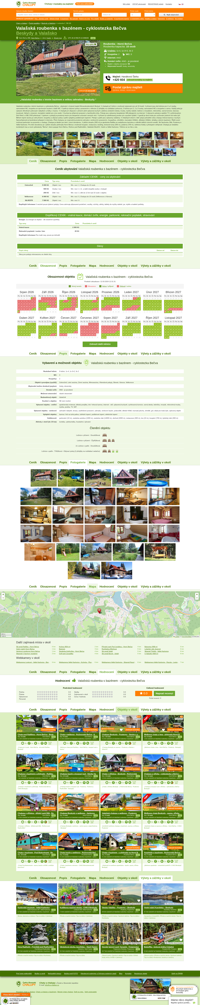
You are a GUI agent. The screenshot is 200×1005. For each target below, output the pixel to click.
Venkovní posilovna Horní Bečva (28, 651)
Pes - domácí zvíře (41, 19)
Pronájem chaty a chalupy (25, 992)
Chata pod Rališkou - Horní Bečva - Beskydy (37, 735)
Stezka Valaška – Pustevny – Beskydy (118, 908)
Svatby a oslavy (151, 19)
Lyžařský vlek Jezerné (153, 649)
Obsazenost (48, 161)
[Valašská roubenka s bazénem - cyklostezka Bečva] (43, 478)
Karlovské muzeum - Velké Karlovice (34, 908)
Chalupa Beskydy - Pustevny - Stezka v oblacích (123, 735)
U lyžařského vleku (137, 19)
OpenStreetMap (187, 637)
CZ (180, 4)
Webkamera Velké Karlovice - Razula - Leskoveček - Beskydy (162, 662)
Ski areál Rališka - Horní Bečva (27, 647)
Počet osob (134, 11)
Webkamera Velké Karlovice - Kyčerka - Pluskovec (76, 662)
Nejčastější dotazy (54, 973)
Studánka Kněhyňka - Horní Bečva (71, 651)
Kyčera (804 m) (64, 647)
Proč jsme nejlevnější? (85, 4)
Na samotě (74, 19)
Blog (120, 973)
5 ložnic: (112, 51)
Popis (63, 161)
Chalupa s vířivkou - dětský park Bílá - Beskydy (38, 813)
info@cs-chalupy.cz (52, 985)
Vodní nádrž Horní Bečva (25, 649)
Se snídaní (179, 19)
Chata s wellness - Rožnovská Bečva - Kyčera (80, 735)
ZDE (49, 744)
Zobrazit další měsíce (100, 344)
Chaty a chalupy (21, 23)
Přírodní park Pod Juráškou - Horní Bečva (117, 647)
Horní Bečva (35, 38)
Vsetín (49, 38)
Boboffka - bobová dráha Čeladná (159, 947)
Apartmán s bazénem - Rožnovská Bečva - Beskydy (166, 853)
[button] (100, 611)
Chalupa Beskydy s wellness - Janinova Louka (80, 813)
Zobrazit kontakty (48, 730)
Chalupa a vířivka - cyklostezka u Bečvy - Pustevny (166, 774)
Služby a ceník (39, 973)
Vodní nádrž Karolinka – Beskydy (158, 908)
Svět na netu (79, 992)
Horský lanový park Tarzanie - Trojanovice (120, 947)
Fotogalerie (78, 161)
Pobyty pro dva (84, 19)
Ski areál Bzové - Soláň (110, 654)
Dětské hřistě (54, 19)
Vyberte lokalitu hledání (24, 11)
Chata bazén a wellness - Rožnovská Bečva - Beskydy (83, 853)
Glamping (161, 19)
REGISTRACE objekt (155, 4)
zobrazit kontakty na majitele (139, 80)
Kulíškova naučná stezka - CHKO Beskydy (78, 908)
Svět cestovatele (91, 992)
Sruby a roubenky (106, 19)
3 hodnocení (52, 718)
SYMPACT (28, 997)
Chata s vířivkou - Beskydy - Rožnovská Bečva (122, 774)
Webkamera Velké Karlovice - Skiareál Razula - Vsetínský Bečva (119, 662)
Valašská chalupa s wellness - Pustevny (119, 813)
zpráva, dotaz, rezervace (127, 88)
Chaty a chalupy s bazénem (46, 992)
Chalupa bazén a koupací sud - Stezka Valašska (81, 774)
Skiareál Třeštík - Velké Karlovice (157, 651)
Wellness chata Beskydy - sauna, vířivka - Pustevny (166, 813)
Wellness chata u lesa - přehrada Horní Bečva (164, 735)
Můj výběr (126, 4)
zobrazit (87, 91)
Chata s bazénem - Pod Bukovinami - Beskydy (38, 853)
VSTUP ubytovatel (139, 4)
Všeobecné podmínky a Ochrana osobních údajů (98, 973)
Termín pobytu (78, 11)
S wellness (170, 19)
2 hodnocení (136, 718)
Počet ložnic (148, 11)
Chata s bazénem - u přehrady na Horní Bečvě (122, 853)
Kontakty (169, 4)
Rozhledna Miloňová (109, 649)
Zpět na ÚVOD (177, 973)
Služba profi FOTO (71, 973)
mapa (93, 38)
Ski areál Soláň (107, 651)
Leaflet (177, 637)
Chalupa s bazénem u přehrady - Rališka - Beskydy (40, 774)
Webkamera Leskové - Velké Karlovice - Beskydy (33, 662)
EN (182, 4)
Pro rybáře (95, 19)
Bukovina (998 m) (151, 647)
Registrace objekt (140, 973)
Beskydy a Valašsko (48, 23)
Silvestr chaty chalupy (65, 992)
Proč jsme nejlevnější (24, 973)
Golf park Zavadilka (66, 654)
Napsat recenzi (164, 693)
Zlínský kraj (58, 38)
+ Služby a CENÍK (15, 995)
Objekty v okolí (127, 161)
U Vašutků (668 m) (151, 654)
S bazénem (64, 19)
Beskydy (62, 649)
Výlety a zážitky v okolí (156, 161)
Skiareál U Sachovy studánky (27, 654)
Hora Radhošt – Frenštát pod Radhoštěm (36, 947)
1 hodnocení (178, 718)
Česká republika (34, 23)
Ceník (33, 161)
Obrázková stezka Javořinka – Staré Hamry (78, 947)
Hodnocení (107, 161)
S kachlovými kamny (121, 19)
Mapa (92, 161)
